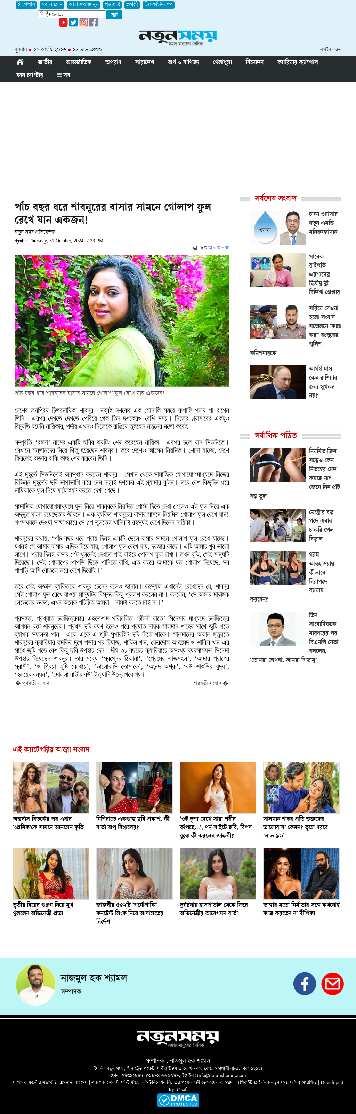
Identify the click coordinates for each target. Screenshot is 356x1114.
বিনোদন (255, 62)
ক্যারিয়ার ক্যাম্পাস (297, 62)
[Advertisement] (178, 134)
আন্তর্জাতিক (78, 62)
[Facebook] (83, 25)
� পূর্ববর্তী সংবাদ (32, 684)
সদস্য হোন (52, 5)
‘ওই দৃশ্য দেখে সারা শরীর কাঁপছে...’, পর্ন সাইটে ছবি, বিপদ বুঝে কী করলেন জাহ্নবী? (216, 828)
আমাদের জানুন (83, 5)
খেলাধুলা (222, 62)
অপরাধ (113, 62)
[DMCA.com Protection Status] (178, 1105)
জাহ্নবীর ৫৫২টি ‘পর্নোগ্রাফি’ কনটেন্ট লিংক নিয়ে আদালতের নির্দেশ (129, 914)
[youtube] (63, 25)
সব (66, 75)
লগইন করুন (330, 50)
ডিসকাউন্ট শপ (158, 5)
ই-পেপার (26, 5)
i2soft (182, 1089)
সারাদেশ (144, 62)
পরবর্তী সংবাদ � (211, 684)
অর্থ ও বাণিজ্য (183, 62)
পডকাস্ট (112, 5)
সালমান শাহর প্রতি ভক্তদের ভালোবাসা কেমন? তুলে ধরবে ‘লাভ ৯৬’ (295, 828)
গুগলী (132, 5)
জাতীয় (45, 62)
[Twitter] (73, 25)
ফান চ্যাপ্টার (29, 75)
